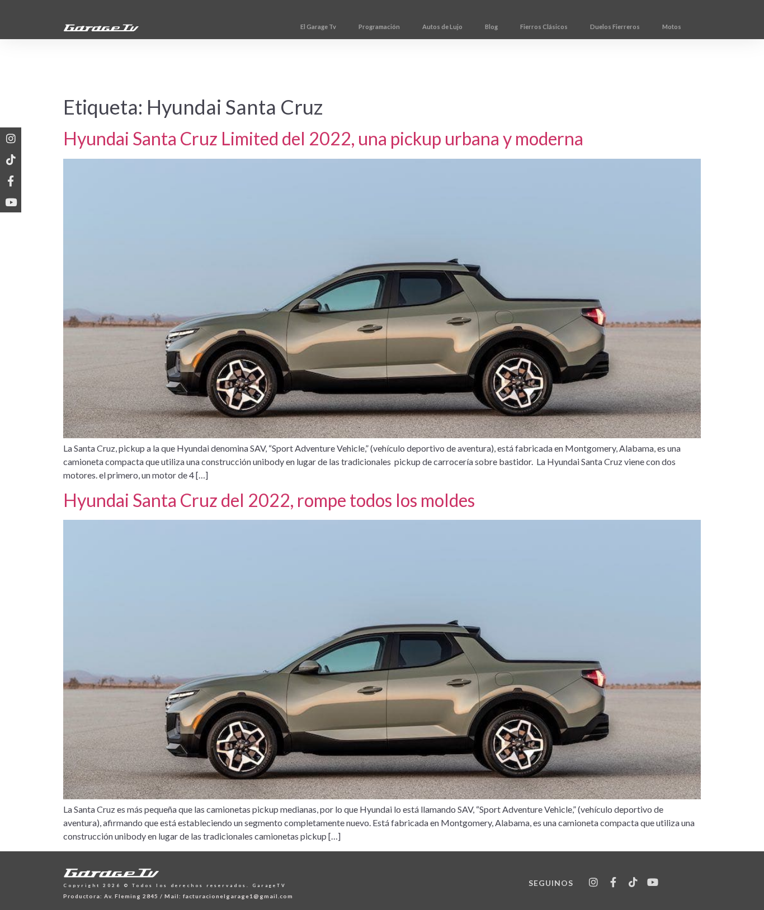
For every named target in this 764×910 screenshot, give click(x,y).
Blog (491, 26)
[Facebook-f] (10, 180)
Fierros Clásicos (544, 26)
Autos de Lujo (442, 26)
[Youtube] (10, 201)
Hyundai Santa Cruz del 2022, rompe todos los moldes (269, 500)
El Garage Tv (318, 26)
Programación (379, 26)
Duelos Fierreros (615, 26)
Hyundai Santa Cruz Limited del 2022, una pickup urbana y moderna (323, 138)
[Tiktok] (10, 159)
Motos (671, 26)
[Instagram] (10, 138)
